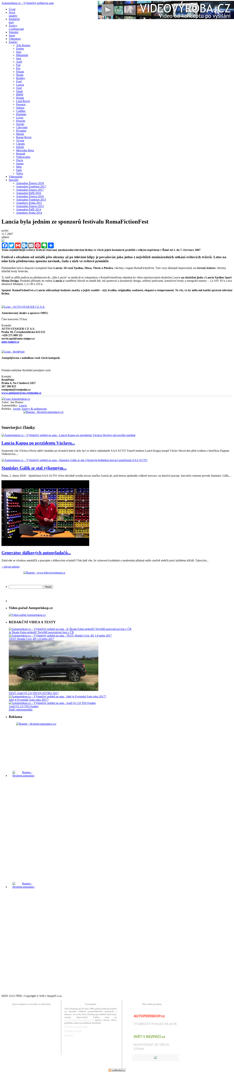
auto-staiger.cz (10, 341)
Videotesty (15, 38)
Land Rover (23, 101)
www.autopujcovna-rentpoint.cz (21, 392)
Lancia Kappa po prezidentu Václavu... (38, 443)
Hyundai (21, 130)
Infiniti (20, 147)
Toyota (20, 140)
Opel (19, 88)
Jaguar (20, 163)
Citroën (20, 143)
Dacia (19, 160)
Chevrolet (21, 127)
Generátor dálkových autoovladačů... (36, 552)
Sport (12, 35)
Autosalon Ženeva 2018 (30, 183)
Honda (20, 97)
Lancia (20, 84)
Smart (19, 91)
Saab (19, 170)
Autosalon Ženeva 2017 (30, 189)
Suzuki (20, 124)
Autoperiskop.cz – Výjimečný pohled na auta (27, 3)
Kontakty (68, 1035)
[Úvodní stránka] (15, 398)
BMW (19, 94)
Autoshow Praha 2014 (29, 212)
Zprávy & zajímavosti (34, 408)
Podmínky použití (72, 1031)
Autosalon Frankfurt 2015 (31, 199)
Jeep (18, 51)
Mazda (20, 133)
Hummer (21, 114)
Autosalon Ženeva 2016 (30, 196)
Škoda (19, 74)
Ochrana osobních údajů (76, 1026)
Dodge (20, 48)
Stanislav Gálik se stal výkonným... (34, 468)
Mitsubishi (22, 55)
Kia (18, 68)
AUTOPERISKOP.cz (149, 1015)
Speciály (14, 179)
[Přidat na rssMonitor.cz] (117, 1070)
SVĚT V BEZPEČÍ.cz (149, 1036)
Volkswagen (23, 156)
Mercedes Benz (25, 150)
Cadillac (21, 111)
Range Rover (23, 137)
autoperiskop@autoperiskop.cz (79, 1020)
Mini (19, 166)
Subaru (20, 107)
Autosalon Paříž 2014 (28, 209)
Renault (20, 153)
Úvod (12, 9)
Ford (19, 81)
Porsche (20, 120)
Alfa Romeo (23, 45)
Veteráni (13, 32)
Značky (13, 42)
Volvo (19, 173)
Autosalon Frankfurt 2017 (31, 186)
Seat (18, 58)
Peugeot (20, 104)
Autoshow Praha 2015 (29, 202)
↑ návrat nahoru (10, 566)
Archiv (17, 408)
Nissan (20, 71)
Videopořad (15, 176)
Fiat (18, 65)
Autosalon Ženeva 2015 (30, 206)
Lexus (19, 117)
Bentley (20, 78)
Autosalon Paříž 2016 (28, 193)
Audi (19, 61)
